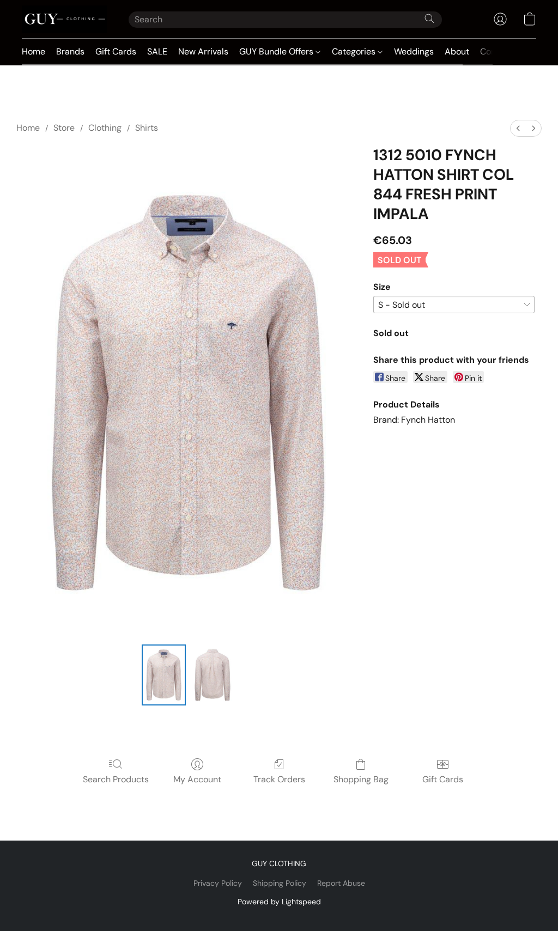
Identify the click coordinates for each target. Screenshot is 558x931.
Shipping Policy (279, 883)
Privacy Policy (217, 883)
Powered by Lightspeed (279, 901)
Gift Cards (115, 51)
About (457, 51)
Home (33, 51)
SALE (157, 51)
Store (64, 127)
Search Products (116, 779)
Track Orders (279, 779)
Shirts (146, 127)
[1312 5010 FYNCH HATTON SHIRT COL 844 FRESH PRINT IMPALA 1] (212, 674)
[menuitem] (518, 128)
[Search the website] (429, 18)
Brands (70, 51)
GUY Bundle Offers (277, 51)
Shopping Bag (361, 779)
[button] (64, 19)
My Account (197, 779)
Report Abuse (341, 883)
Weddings (414, 51)
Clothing (105, 127)
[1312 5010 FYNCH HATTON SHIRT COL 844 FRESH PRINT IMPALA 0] (164, 674)
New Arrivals (203, 51)
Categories (355, 51)
